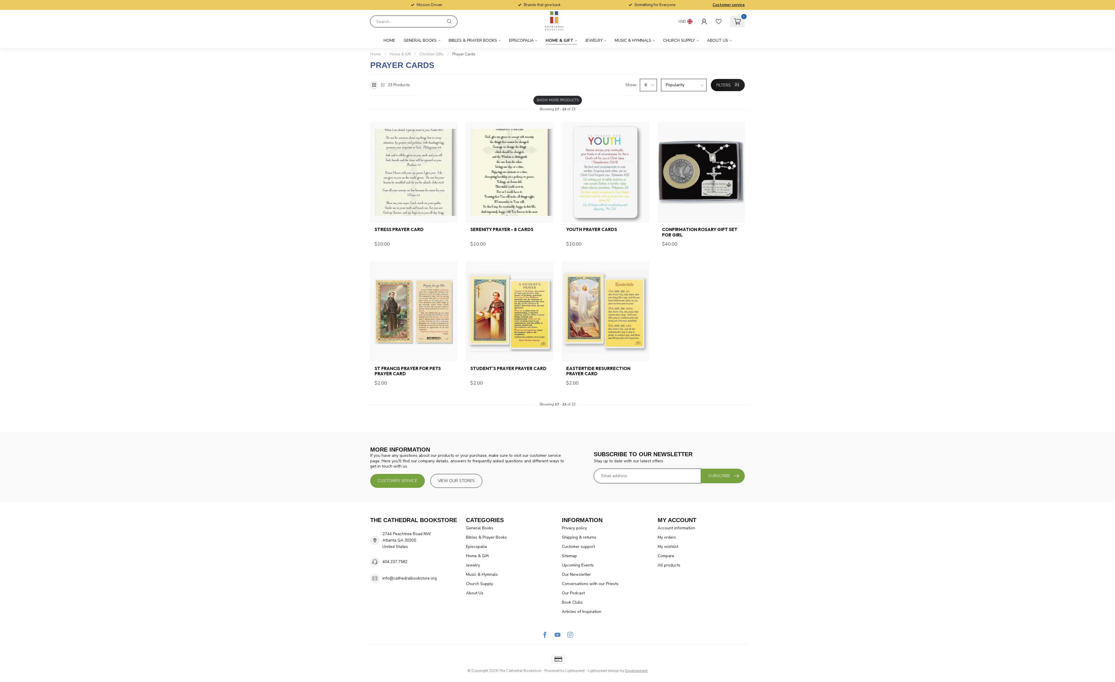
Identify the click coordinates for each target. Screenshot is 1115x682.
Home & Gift (559, 40)
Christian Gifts (432, 54)
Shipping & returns (579, 537)
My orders (667, 537)
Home (389, 40)
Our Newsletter (576, 574)
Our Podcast (573, 593)
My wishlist (668, 546)
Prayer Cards (463, 54)
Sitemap (569, 556)
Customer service (729, 5)
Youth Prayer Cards (591, 229)
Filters (724, 85)
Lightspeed (575, 670)
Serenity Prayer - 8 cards (501, 229)
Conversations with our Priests (590, 584)
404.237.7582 (394, 561)
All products (669, 565)
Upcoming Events (578, 565)
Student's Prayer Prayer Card (508, 368)
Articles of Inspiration (581, 611)
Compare (666, 556)
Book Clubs (572, 602)
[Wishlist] (719, 21)
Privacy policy (574, 528)
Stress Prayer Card (399, 229)
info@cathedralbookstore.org (409, 578)
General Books (420, 40)
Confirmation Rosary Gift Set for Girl (700, 232)
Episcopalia (521, 40)
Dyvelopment (636, 670)
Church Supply (679, 40)
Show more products (558, 100)
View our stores (456, 480)
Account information (676, 528)
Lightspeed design (603, 670)
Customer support (578, 546)
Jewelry (594, 40)
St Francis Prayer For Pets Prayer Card (408, 371)
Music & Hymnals (633, 40)
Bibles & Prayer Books (473, 40)
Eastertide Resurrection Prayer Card (598, 371)
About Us (717, 40)
